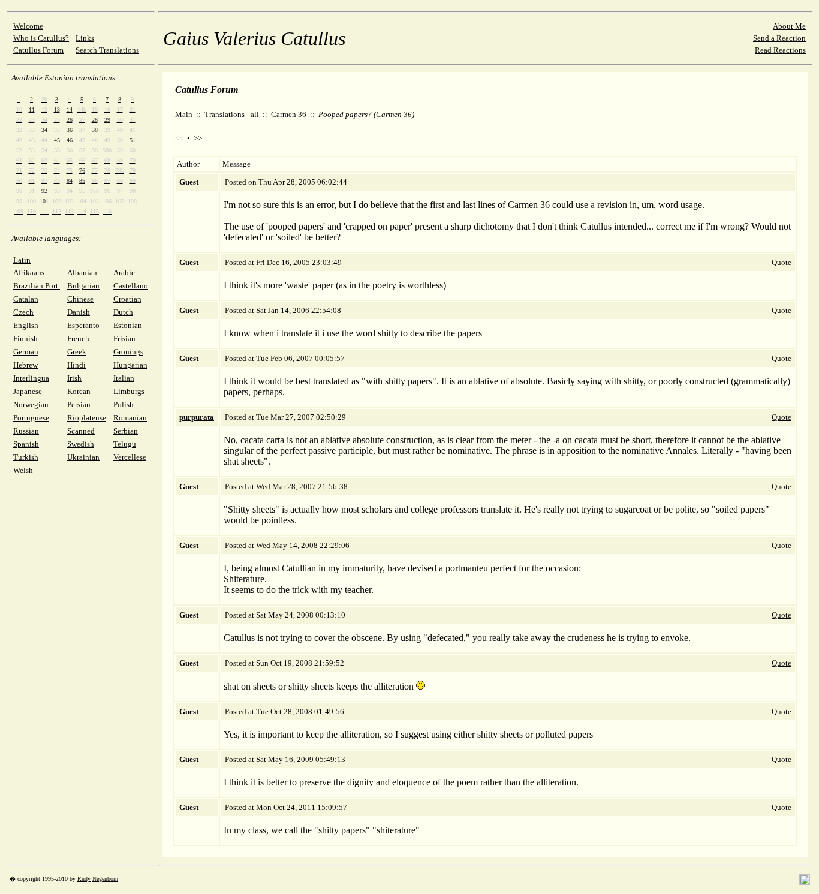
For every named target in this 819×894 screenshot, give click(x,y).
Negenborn (105, 878)
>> (198, 138)
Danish (78, 312)
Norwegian (31, 404)
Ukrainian (83, 457)
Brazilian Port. (36, 285)
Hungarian (130, 364)
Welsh (23, 470)
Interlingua (31, 378)
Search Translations (107, 50)
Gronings (128, 351)
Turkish (25, 457)
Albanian (82, 272)
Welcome (28, 26)
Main (183, 114)
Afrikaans (28, 272)
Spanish (26, 444)
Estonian (127, 325)
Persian (79, 404)
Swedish (80, 444)
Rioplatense (86, 417)
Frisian (124, 338)
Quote (781, 262)
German (25, 351)
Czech (23, 312)
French (78, 338)
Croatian (127, 298)
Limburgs (128, 391)
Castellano (130, 285)
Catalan (25, 298)
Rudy (84, 878)
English (25, 325)
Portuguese (31, 417)
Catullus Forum (38, 50)
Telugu (124, 444)
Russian (26, 430)
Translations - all (231, 114)
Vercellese (129, 457)
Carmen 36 (288, 114)
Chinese (80, 298)
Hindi (76, 364)
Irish (74, 378)
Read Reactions (780, 50)
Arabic (124, 272)
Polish (123, 404)
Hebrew (25, 364)
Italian (123, 378)
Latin (22, 259)
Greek (76, 351)
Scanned (81, 430)
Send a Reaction (779, 38)
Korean (79, 391)
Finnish (25, 338)
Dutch (123, 312)
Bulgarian (83, 285)
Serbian (125, 430)
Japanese (27, 391)
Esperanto (83, 325)
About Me (789, 26)
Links (85, 38)
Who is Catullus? (41, 38)
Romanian (130, 417)
